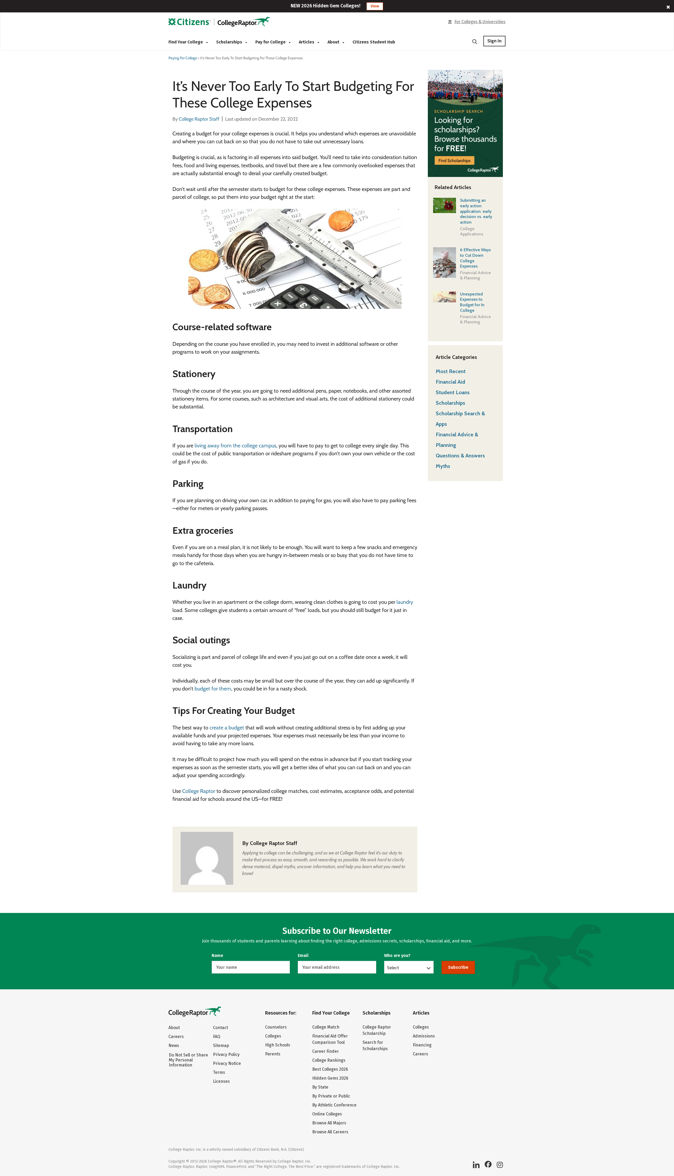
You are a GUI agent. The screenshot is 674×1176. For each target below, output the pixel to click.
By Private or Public (331, 1096)
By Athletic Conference (334, 1105)
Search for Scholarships (375, 1045)
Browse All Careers (330, 1131)
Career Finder (325, 1051)
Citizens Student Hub (374, 42)
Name (217, 955)
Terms (219, 1072)
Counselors (276, 1027)
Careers (176, 1036)
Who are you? (397, 955)
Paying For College (182, 58)
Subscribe (458, 967)
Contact (220, 1027)
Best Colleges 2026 (330, 1069)
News (173, 1045)
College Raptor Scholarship (377, 1030)
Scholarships (229, 42)
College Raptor (198, 791)
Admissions (424, 1036)
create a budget (226, 727)
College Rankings (328, 1060)
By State (320, 1087)
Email (303, 955)
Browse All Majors (329, 1122)
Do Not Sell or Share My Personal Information (188, 1060)
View (375, 6)
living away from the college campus (235, 445)
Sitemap (221, 1045)
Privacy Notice (227, 1063)
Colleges (273, 1036)
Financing (422, 1044)
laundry (405, 602)
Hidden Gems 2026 (330, 1078)
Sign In (494, 41)
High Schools (277, 1044)
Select (393, 967)
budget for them (213, 688)
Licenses (221, 1081)
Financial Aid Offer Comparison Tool (330, 1039)
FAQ (216, 1036)
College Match (325, 1027)
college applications (471, 231)
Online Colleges (327, 1113)
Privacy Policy (226, 1054)
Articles (307, 42)
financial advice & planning (475, 275)
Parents (272, 1053)
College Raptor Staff (273, 843)
